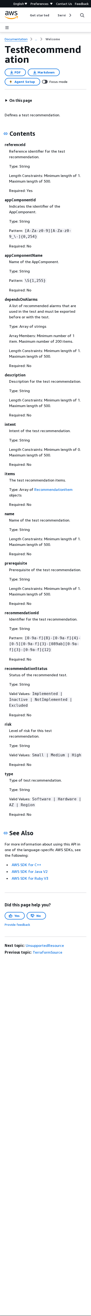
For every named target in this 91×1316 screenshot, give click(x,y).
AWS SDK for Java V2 (30, 871)
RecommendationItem (53, 489)
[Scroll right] (70, 15)
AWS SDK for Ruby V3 (30, 878)
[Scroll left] (26, 15)
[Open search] (82, 15)
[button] (18, 100)
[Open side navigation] (7, 27)
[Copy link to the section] (5, 133)
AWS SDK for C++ (26, 864)
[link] (53, 39)
